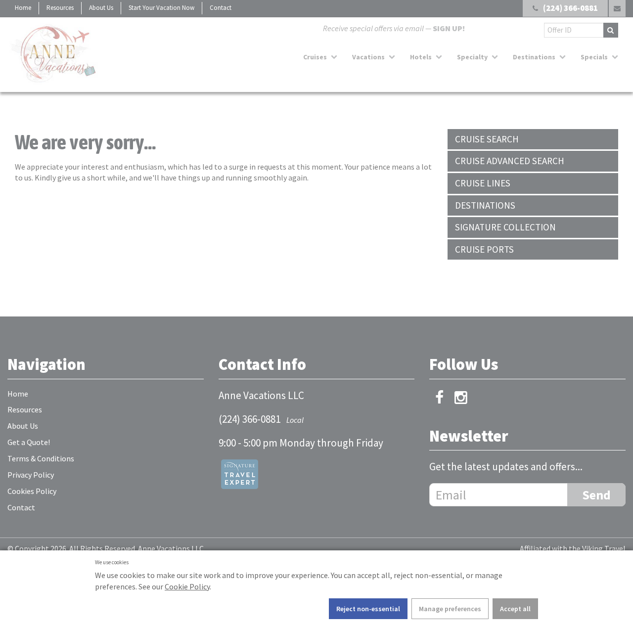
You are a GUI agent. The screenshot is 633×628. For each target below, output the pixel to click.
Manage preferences (450, 608)
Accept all (515, 608)
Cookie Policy (187, 586)
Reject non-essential (368, 608)
